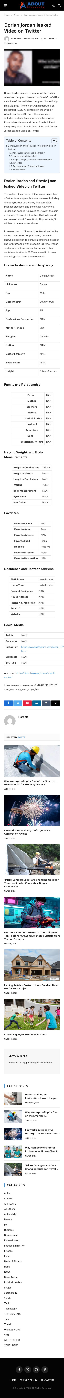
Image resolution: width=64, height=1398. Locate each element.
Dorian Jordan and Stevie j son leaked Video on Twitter (32, 147)
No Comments (50, 39)
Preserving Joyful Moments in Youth (25, 1034)
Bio (6, 1224)
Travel (7, 1324)
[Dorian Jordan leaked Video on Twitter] (32, 67)
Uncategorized (12, 1329)
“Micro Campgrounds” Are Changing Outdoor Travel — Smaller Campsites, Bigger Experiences (31, 883)
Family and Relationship (24, 156)
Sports (7, 1298)
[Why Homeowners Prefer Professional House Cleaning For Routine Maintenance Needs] (13, 1152)
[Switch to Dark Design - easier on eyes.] (54, 5)
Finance (8, 1251)
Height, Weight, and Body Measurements (32, 159)
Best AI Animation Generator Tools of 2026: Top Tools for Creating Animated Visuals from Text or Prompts (32, 936)
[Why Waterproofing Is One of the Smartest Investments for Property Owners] (32, 761)
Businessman (11, 1235)
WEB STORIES (12, 1340)
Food (7, 1256)
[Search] (59, 5)
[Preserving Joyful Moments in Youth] (32, 1014)
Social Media (19, 169)
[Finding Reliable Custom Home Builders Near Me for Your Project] (32, 965)
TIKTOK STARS (12, 1314)
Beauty (8, 1219)
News (7, 1272)
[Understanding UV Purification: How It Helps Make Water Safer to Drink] (13, 1098)
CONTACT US (47, 1380)
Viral (6, 1335)
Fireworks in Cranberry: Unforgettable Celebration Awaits (41, 1133)
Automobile (10, 1214)
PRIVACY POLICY (28, 1380)
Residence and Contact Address (28, 166)
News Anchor (11, 1277)
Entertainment (12, 1240)
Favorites (17, 163)
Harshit (17, 39)
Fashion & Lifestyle (14, 1245)
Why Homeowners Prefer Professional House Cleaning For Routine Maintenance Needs (42, 1153)
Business (9, 1230)
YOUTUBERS (11, 1345)
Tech (7, 1303)
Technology (10, 1308)
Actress (8, 1198)
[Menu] (5, 5)
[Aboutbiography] (32, 5)
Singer (7, 1287)
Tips (6, 1319)
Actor (7, 1193)
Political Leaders (13, 1282)
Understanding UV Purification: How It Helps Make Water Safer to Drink (41, 1098)
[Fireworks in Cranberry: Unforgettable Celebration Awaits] (32, 810)
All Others (9, 1209)
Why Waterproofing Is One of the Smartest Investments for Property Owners (30, 782)
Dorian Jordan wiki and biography (28, 153)
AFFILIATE (10, 1203)
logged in (27, 1062)
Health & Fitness (13, 1261)
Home (7, 1266)
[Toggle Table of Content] (52, 141)
